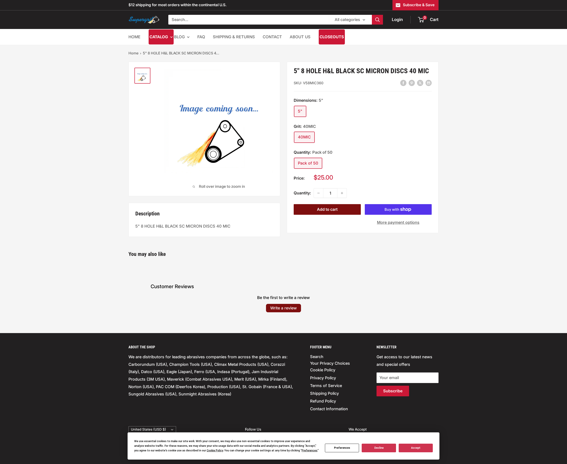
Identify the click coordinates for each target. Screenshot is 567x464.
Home (133, 53)
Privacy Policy (323, 378)
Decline (379, 447)
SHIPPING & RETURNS (234, 37)
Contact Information (329, 408)
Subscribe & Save (419, 5)
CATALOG (159, 37)
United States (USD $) (148, 429)
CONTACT (272, 37)
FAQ (201, 37)
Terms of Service (326, 385)
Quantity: (302, 193)
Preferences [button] (309, 450)
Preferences (342, 447)
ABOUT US (300, 37)
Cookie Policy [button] (215, 450)
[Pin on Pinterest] (412, 82)
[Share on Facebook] (403, 82)
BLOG (179, 37)
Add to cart (327, 209)
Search (316, 356)
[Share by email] (428, 82)
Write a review (283, 308)
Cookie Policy (322, 370)
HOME (134, 37)
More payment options (398, 222)
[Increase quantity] (342, 193)
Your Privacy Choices (330, 363)
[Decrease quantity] (318, 193)
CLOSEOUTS (332, 37)
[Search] (377, 20)
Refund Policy (323, 401)
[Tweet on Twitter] (420, 82)
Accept (415, 447)
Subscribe (392, 391)
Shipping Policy (324, 393)
